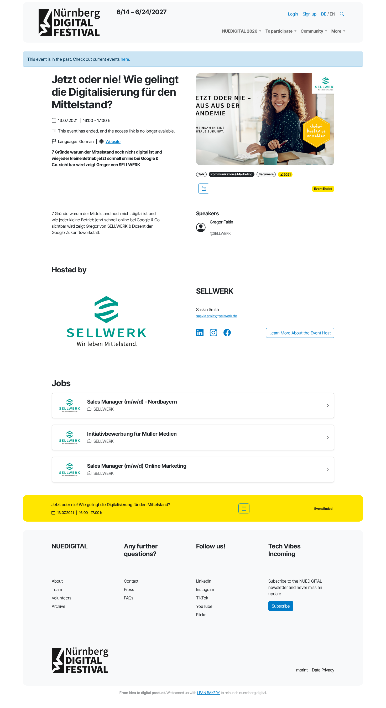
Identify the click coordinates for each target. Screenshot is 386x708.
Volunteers (61, 597)
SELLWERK (103, 409)
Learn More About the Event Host (300, 332)
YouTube (204, 606)
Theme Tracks (240, 8)
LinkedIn (203, 581)
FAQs (128, 597)
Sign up (309, 14)
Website (113, 141)
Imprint (301, 670)
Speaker (234, 18)
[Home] (69, 22)
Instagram (205, 589)
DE (324, 14)
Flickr (201, 614)
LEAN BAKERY (208, 692)
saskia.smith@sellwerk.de (216, 316)
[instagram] (213, 332)
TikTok (202, 597)
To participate (279, 31)
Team (57, 589)
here (125, 59)
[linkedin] (200, 332)
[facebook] (227, 332)
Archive (58, 606)
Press (129, 589)
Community (312, 31)
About (57, 581)
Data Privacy (323, 670)
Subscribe (281, 606)
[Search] (342, 13)
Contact (131, 581)
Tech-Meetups (319, 8)
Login (293, 14)
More (336, 31)
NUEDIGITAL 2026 (240, 31)
